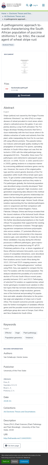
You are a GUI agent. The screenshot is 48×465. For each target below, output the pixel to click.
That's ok (6, 461)
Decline (14, 461)
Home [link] (3, 13)
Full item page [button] (13, 445)
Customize (24, 461)
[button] (11, 5)
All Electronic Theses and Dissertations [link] (15, 16)
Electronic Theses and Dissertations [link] (21, 13)
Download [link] (25, 95)
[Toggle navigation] (43, 5)
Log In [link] (35, 5)
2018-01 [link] (7, 401)
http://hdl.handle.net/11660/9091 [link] (17, 438)
